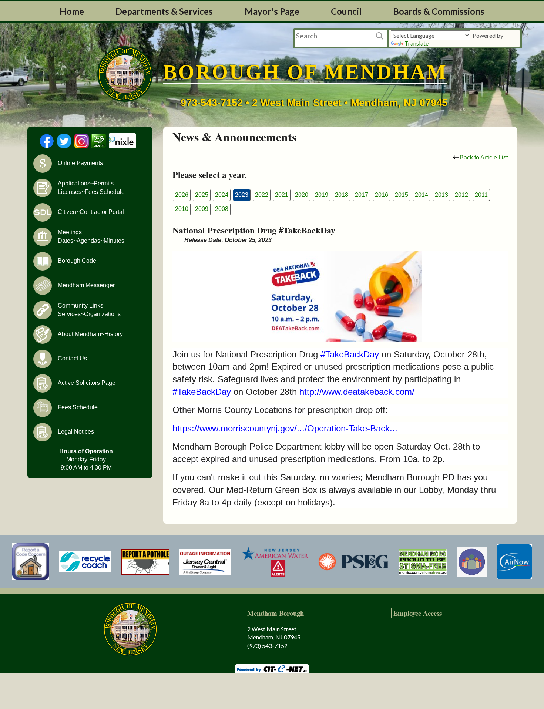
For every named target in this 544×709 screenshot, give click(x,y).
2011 (481, 195)
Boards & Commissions (438, 11)
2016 (381, 195)
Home (72, 11)
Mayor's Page (272, 11)
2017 (361, 195)
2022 (261, 195)
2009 (201, 209)
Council (346, 11)
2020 (301, 195)
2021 (281, 195)
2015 (401, 195)
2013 (441, 195)
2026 (181, 195)
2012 (461, 195)
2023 (241, 195)
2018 (341, 195)
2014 (421, 195)
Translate (416, 43)
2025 (201, 195)
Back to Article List (484, 157)
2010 (181, 209)
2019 (321, 195)
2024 (221, 195)
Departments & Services (164, 11)
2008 (221, 209)
